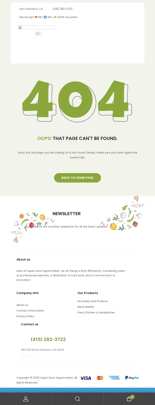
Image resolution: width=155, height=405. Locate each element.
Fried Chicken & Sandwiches (96, 312)
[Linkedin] (31, 356)
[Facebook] (22, 356)
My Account (26, 399)
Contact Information (30, 311)
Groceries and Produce (93, 301)
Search (77, 399)
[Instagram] (27, 356)
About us (22, 305)
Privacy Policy (25, 316)
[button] (77, 178)
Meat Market (86, 307)
